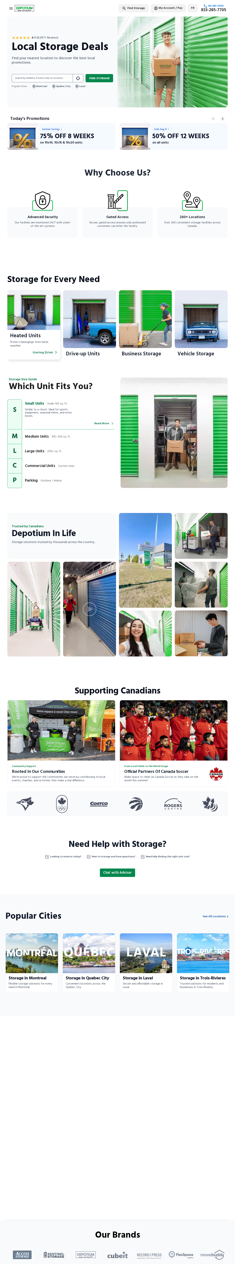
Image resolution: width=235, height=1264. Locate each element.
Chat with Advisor (117, 872)
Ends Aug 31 (160, 129)
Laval (82, 86)
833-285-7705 (213, 10)
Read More (101, 423)
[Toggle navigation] (11, 8)
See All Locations (214, 916)
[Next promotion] (222, 119)
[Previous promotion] (213, 119)
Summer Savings (51, 129)
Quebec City (63, 86)
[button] (61, 414)
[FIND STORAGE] (78, 78)
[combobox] (42, 78)
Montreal (41, 86)
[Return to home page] (24, 8)
